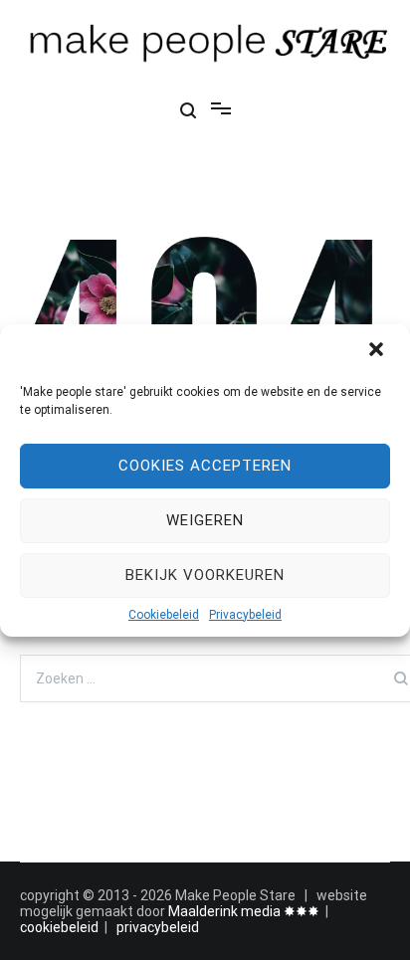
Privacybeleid (245, 615)
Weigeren (205, 520)
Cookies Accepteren (205, 466)
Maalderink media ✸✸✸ (243, 911)
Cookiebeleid (163, 615)
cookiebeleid (59, 927)
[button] (378, 351)
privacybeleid (157, 927)
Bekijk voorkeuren (205, 575)
